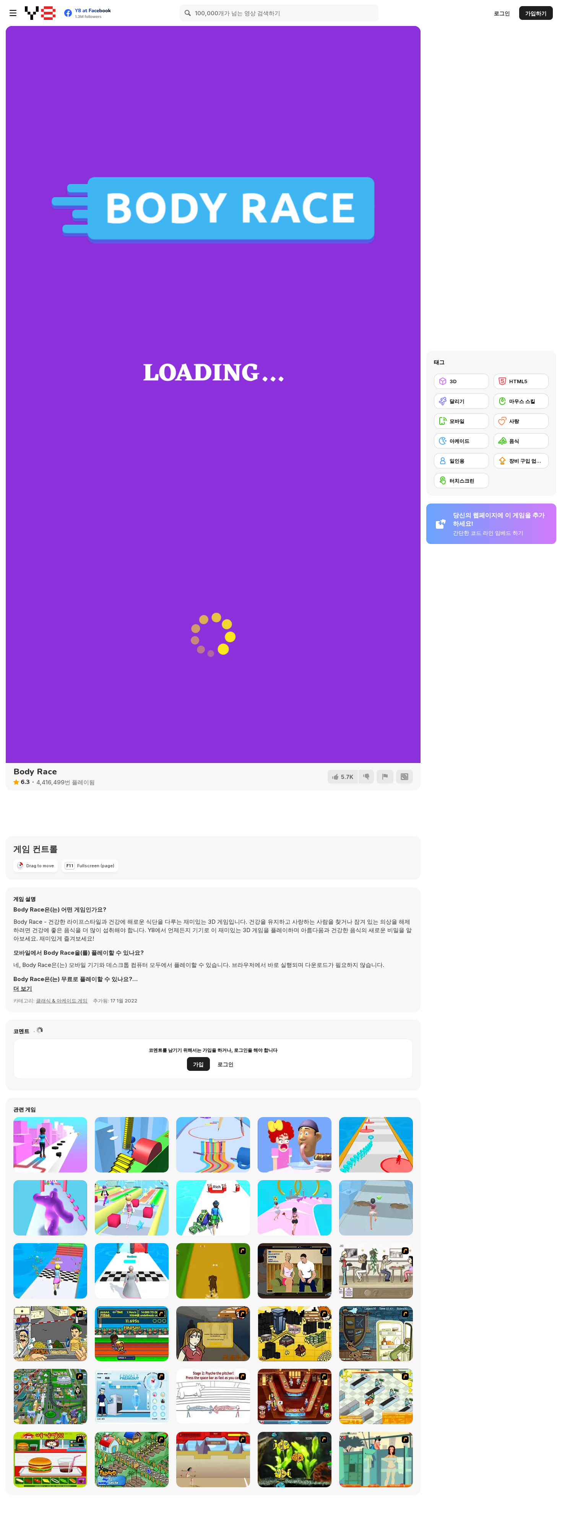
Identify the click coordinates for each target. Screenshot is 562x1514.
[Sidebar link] (13, 13)
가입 (198, 1064)
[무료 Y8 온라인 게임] (40, 13)
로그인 (502, 13)
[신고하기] (385, 777)
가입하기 (536, 13)
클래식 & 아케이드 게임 (62, 1000)
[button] (22, 989)
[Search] (188, 13)
